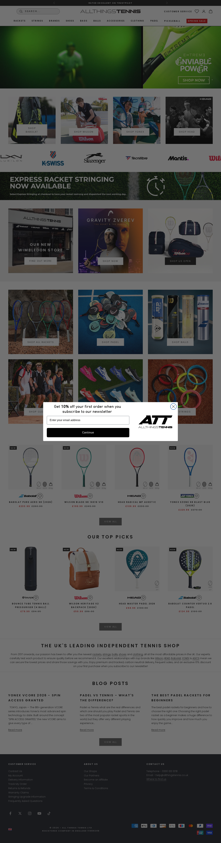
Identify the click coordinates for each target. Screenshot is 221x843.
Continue (88, 432)
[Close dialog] (173, 407)
